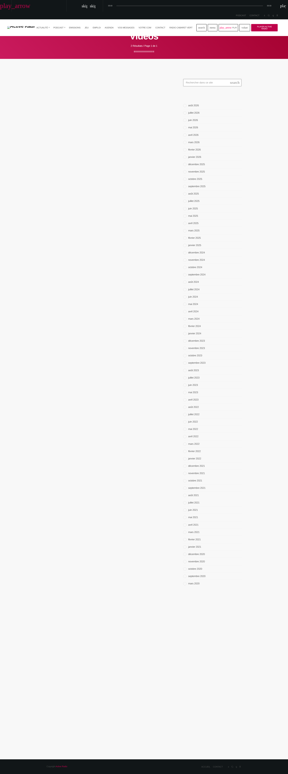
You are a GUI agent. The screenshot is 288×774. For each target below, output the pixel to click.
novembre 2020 (196, 561)
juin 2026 (193, 120)
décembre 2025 (196, 164)
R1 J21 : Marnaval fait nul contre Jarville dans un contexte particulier (215, 711)
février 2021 (194, 539)
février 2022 (194, 451)
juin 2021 (193, 510)
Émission (192, 623)
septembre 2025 (197, 186)
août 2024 (193, 282)
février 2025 (194, 238)
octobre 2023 (195, 355)
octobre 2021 (195, 480)
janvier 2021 (194, 546)
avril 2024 (193, 311)
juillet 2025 (194, 201)
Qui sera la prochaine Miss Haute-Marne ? (216, 726)
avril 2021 (193, 524)
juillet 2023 (194, 377)
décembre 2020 (196, 554)
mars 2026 (194, 142)
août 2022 (193, 407)
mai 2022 (193, 429)
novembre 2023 (196, 348)
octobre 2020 (195, 568)
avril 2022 (193, 436)
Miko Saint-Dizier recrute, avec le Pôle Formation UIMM (218, 658)
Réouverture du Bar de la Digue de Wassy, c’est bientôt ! (218, 694)
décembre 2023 (196, 340)
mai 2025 (193, 216)
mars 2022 (194, 444)
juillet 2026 (194, 112)
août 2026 (193, 105)
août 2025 (193, 193)
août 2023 (193, 370)
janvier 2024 (194, 333)
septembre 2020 (197, 576)
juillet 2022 (194, 414)
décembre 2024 (196, 252)
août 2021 (193, 495)
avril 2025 (193, 223)
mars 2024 (194, 318)
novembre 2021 (196, 473)
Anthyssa (196, 629)
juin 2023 (193, 385)
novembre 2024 (196, 260)
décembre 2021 (196, 466)
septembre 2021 (197, 488)
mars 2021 (194, 532)
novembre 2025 (196, 171)
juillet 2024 (194, 289)
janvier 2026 (194, 157)
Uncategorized (62, 89)
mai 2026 (193, 127)
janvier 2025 (194, 245)
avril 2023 (193, 399)
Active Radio (61, 766)
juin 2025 (193, 208)
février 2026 (194, 149)
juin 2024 (193, 296)
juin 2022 (193, 421)
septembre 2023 (197, 362)
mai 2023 (193, 392)
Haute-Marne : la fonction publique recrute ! (215, 675)
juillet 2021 (194, 502)
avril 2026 (193, 135)
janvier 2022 (194, 458)
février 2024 (194, 326)
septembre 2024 (197, 274)
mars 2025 (194, 230)
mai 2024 (193, 304)
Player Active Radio (264, 28)
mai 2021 (193, 517)
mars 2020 (194, 583)
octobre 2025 (195, 179)
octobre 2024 (195, 267)
